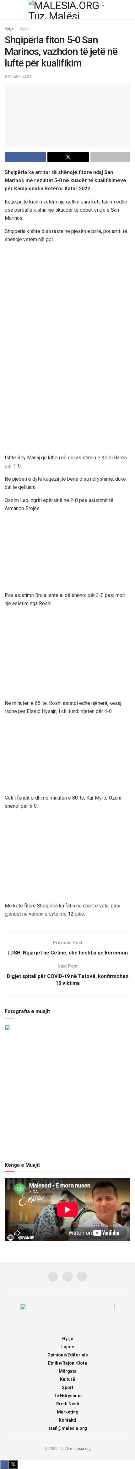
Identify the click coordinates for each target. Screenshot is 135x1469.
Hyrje (9, 28)
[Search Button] (127, 9)
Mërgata (68, 1371)
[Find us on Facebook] (53, 1276)
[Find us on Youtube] (82, 1276)
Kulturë (67, 1379)
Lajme (67, 1346)
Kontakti (67, 1420)
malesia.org (80, 1448)
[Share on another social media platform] (110, 157)
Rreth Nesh (67, 1403)
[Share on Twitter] (68, 157)
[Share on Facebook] (25, 157)
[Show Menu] (7, 9)
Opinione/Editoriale (67, 1354)
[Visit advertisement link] (67, 311)
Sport (24, 28)
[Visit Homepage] (67, 9)
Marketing (67, 1411)
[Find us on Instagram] (67, 1276)
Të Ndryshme (68, 1395)
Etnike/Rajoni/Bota (67, 1363)
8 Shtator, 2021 (18, 76)
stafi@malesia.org (67, 1428)
